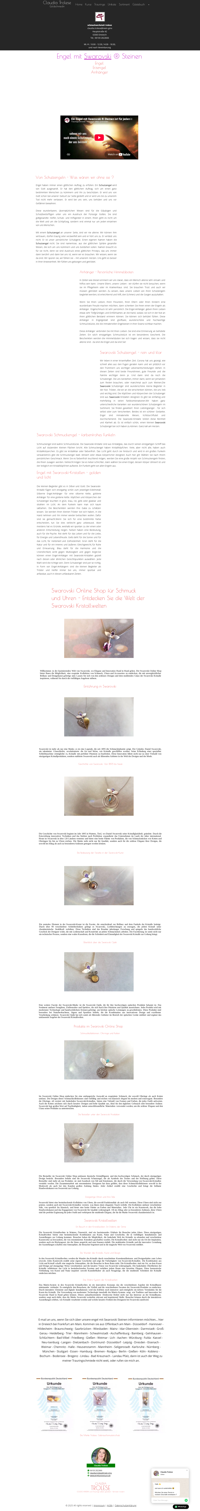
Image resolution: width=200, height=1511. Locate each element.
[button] (187, 1470)
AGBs (109, 1505)
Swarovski (97, 56)
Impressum (99, 1505)
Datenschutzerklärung (125, 1505)
